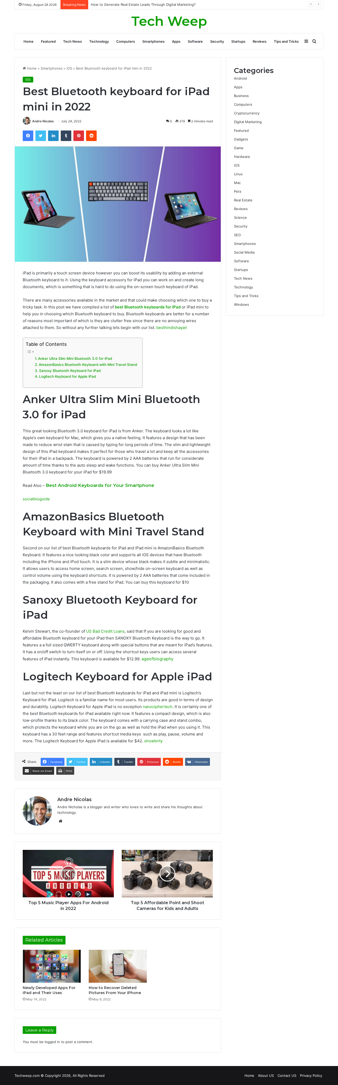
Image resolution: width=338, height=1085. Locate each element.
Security (217, 41)
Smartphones (153, 41)
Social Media (244, 252)
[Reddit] (91, 135)
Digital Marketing (248, 122)
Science (240, 217)
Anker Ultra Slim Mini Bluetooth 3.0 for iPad (75, 358)
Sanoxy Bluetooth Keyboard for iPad (70, 371)
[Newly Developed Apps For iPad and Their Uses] (52, 966)
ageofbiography (157, 658)
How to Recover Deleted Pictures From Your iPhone (115, 990)
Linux (238, 174)
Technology (99, 41)
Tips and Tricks (286, 41)
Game (238, 148)
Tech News (72, 41)
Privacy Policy (311, 1075)
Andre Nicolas (43, 121)
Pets (237, 191)
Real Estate (243, 200)
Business (241, 96)
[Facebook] (28, 135)
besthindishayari (171, 327)
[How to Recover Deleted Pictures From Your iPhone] (118, 966)
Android (240, 78)
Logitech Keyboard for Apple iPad (67, 376)
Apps (176, 41)
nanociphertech (157, 706)
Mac (237, 183)
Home (29, 41)
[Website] (60, 821)
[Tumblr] (66, 135)
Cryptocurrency (247, 113)
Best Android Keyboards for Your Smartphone (100, 485)
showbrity (153, 740)
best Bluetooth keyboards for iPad (148, 306)
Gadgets (241, 139)
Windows (241, 304)
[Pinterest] (78, 135)
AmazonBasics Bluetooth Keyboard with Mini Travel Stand (88, 364)
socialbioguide (36, 498)
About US (266, 1075)
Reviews (259, 41)
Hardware (242, 156)
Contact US (287, 1075)
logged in (52, 1042)
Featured (48, 41)
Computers (125, 41)
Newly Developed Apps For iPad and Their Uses (49, 990)
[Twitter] (40, 135)
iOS (69, 68)
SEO (237, 235)
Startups (238, 41)
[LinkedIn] (53, 135)
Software (195, 41)
